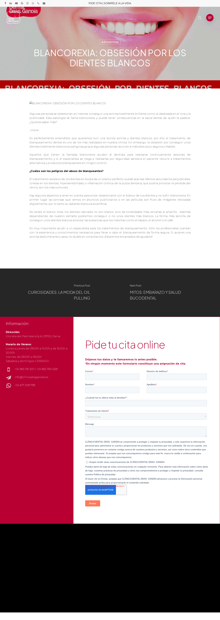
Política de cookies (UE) (177, 572)
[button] (210, 17)
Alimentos (110, 42)
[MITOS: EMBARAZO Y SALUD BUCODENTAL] (165, 292)
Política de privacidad (175, 563)
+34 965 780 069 (47, 369)
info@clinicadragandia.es (31, 377)
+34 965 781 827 (24, 369)
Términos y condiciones (177, 568)
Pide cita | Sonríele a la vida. (110, 3)
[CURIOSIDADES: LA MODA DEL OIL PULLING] (55, 292)
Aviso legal (168, 559)
